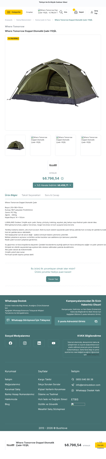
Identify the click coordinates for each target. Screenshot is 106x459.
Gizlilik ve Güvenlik (48, 404)
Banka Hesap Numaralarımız (19, 394)
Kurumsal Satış (12, 389)
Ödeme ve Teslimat (48, 394)
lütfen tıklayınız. (93, 355)
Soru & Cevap (52, 195)
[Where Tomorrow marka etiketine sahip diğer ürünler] (10, 445)
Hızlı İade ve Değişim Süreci (52, 399)
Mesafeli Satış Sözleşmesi (51, 409)
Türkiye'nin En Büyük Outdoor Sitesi (53, 2)
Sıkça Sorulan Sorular (49, 384)
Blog (7, 404)
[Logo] (53, 11)
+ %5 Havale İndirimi (51, 185)
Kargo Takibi (44, 379)
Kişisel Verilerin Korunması (51, 389)
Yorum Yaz (53, 279)
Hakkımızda (11, 399)
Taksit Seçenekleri (31, 195)
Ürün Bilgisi (11, 195)
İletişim (8, 379)
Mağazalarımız (12, 384)
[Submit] (96, 321)
